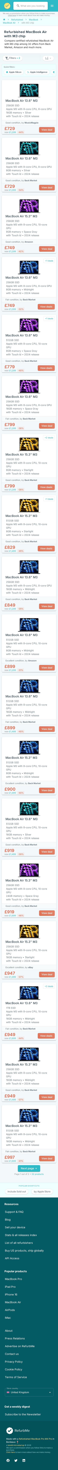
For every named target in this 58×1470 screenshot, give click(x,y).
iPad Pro (10, 1286)
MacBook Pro (13, 1279)
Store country (12, 1388)
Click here (12, 15)
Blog (8, 1219)
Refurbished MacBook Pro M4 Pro (36, 1439)
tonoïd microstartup (16, 1445)
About (8, 1330)
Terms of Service (16, 1377)
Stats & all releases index (21, 1235)
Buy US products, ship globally (24, 1250)
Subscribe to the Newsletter (23, 1414)
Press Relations (15, 1338)
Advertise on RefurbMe (20, 1346)
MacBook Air (13, 1302)
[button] (48, 58)
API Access (12, 1258)
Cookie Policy (13, 1369)
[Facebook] (8, 1460)
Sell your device (15, 1227)
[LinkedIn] (24, 1460)
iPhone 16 (11, 1294)
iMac (8, 1317)
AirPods (10, 1310)
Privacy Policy (14, 1361)
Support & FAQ (14, 1211)
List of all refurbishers (19, 1242)
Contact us (12, 1353)
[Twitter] (16, 1460)
